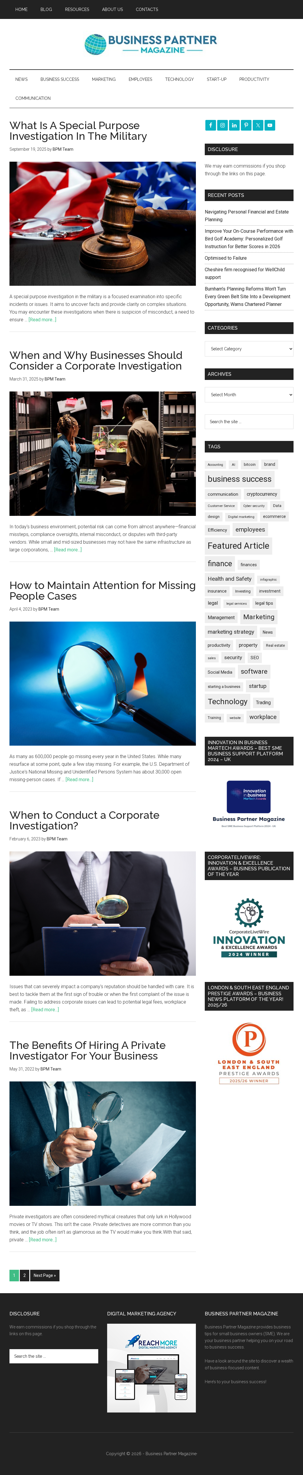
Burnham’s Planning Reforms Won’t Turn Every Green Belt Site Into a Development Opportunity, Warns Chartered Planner (247, 296)
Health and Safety (230, 578)
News (268, 632)
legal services (236, 604)
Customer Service (221, 506)
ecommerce (274, 516)
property (248, 645)
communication (223, 494)
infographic (268, 580)
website (235, 718)
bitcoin (250, 464)
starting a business (224, 686)
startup (258, 686)
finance (220, 563)
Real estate (275, 645)
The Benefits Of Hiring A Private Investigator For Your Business (87, 1050)
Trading (263, 702)
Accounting (215, 465)
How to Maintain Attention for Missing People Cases (102, 590)
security (233, 657)
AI (233, 465)
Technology (227, 701)
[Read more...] (42, 319)
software (254, 671)
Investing (243, 591)
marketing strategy (231, 631)
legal (213, 603)
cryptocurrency (262, 494)
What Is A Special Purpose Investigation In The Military (78, 130)
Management (221, 617)
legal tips (264, 603)
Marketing (259, 617)
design (214, 516)
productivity (219, 645)
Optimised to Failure (226, 258)
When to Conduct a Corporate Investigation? (84, 820)
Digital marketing (241, 517)
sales (212, 658)
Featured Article (238, 546)
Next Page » (45, 1275)
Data (277, 505)
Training (214, 718)
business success (240, 479)
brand (269, 464)
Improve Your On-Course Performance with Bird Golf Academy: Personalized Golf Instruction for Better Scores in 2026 (249, 238)
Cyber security (254, 506)
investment (270, 591)
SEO (255, 657)
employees (250, 529)
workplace (263, 716)
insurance (217, 591)
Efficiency (217, 530)
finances (249, 564)
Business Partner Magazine (151, 44)
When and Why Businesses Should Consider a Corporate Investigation (96, 360)
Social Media (220, 672)
